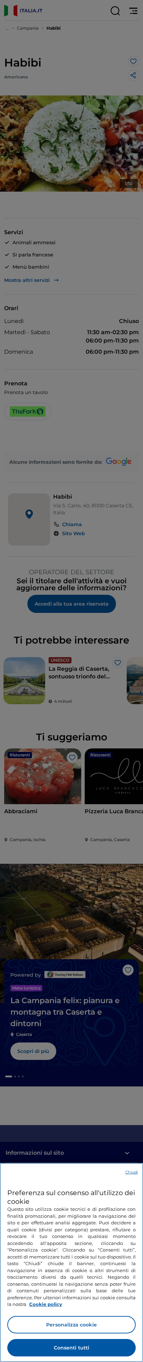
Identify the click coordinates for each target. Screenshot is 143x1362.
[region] (71, 1262)
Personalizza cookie (71, 1325)
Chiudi (131, 1172)
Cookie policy (45, 1304)
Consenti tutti (72, 1348)
